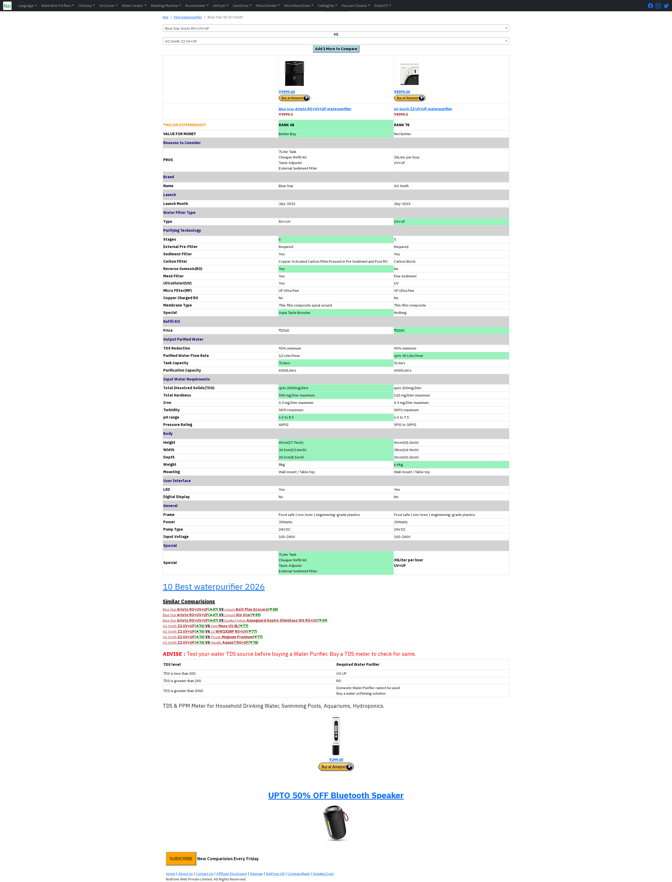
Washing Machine (164, 5)
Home (170, 873)
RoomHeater (195, 5)
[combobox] (336, 28)
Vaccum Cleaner (354, 5)
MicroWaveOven (297, 5)
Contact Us (204, 873)
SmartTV (381, 5)
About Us (185, 873)
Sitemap (256, 873)
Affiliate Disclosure (231, 873)
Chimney (85, 5)
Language (26, 5)
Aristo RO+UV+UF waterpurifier (315, 109)
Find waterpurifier (188, 17)
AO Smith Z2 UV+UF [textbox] (181, 41)
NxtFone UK (275, 873)
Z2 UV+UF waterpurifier (423, 109)
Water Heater (132, 5)
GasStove (241, 5)
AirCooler (107, 5)
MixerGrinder (266, 5)
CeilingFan (326, 5)
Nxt (165, 17)
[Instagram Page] (660, 5)
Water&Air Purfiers (56, 5)
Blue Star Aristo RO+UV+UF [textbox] (187, 28)
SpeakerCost (323, 873)
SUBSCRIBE (181, 858)
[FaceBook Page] (652, 5)
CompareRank (298, 873)
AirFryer (219, 5)
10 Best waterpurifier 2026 (214, 586)
